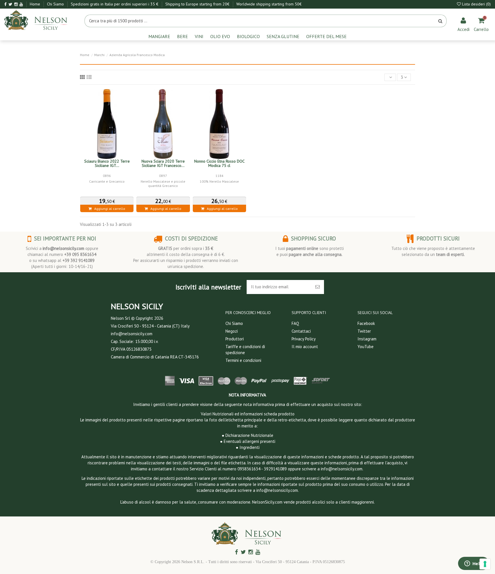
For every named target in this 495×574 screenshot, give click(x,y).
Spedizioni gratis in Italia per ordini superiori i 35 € (115, 4)
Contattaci (301, 331)
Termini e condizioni (243, 360)
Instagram (367, 339)
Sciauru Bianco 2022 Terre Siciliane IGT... (107, 163)
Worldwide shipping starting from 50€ (269, 4)
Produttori (234, 339)
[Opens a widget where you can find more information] (473, 564)
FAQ (295, 323)
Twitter (364, 331)
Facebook (366, 323)
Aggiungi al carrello (108, 208)
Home (35, 4)
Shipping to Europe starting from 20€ (198, 4)
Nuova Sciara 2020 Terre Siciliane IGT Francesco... (163, 163)
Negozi (231, 331)
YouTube (366, 346)
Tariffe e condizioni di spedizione (245, 349)
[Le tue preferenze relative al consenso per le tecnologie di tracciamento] (485, 564)
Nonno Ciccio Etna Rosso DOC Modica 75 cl (219, 163)
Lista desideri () (476, 4)
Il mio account (305, 346)
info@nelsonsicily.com (63, 248)
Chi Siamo (56, 4)
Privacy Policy (304, 339)
